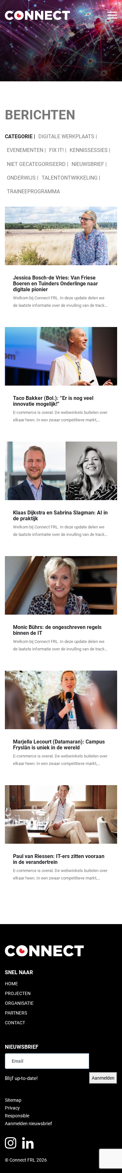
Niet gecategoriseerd (36, 164)
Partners (16, 1013)
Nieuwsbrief (88, 164)
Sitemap (13, 1100)
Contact (15, 1022)
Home (11, 983)
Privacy (12, 1108)
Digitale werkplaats (66, 136)
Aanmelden (103, 1078)
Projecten (18, 993)
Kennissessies (89, 150)
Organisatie (19, 1003)
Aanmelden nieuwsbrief (28, 1123)
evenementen (25, 150)
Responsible (17, 1115)
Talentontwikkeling (70, 178)
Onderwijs (21, 178)
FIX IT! (56, 150)
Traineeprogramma (33, 191)
